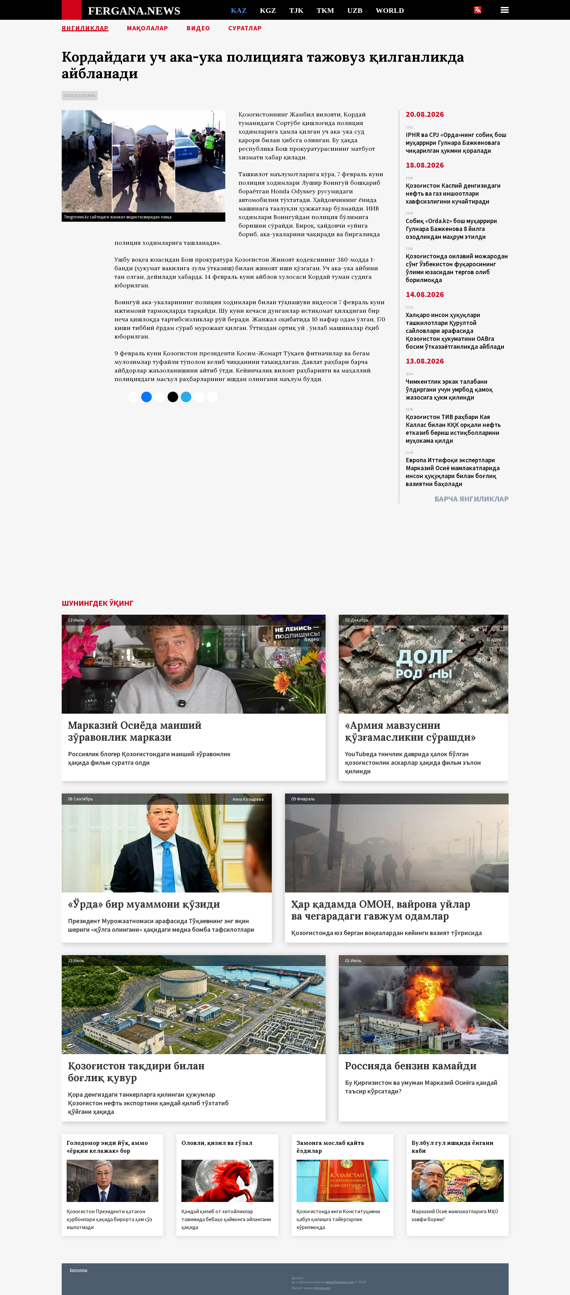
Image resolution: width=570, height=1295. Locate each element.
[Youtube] (212, 397)
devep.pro (322, 1288)
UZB (355, 10)
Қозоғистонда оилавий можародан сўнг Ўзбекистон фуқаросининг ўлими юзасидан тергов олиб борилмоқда (457, 268)
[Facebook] (199, 397)
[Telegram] (186, 397)
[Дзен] (173, 397)
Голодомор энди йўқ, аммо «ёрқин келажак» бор (107, 1146)
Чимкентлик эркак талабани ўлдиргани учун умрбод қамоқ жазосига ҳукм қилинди (449, 389)
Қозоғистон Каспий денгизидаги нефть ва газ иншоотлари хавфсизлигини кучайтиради (453, 193)
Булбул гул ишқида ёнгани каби (452, 1146)
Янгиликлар (85, 28)
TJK (296, 10)
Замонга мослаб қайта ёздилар (330, 1146)
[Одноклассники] (159, 397)
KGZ (268, 10)
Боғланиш (78, 1269)
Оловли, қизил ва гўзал (216, 1143)
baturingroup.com (340, 1282)
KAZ (239, 10)
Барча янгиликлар (471, 499)
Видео (198, 28)
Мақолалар (147, 28)
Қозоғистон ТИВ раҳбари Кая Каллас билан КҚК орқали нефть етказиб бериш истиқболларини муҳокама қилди (453, 428)
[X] (133, 397)
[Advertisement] (285, 549)
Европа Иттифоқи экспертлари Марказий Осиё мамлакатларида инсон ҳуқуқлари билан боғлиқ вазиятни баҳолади (453, 472)
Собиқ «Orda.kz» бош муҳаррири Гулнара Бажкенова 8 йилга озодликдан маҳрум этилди (451, 229)
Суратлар (245, 28)
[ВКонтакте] (146, 397)
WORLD (390, 10)
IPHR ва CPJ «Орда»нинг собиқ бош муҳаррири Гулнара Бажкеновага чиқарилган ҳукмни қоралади (456, 142)
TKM (325, 10)
